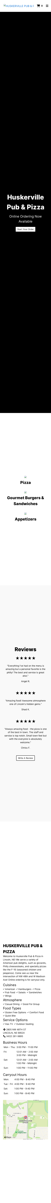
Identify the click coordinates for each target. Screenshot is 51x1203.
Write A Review (25, 758)
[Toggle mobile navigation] (47, 6)
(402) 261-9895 (14, 1036)
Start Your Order (25, 229)
